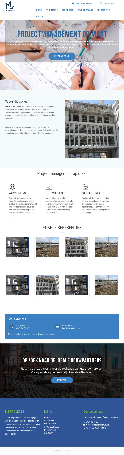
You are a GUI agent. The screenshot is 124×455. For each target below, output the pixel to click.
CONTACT (41, 16)
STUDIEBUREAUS (85, 10)
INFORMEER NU (62, 56)
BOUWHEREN (68, 10)
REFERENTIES (103, 10)
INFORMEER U (62, 380)
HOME (39, 10)
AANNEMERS (52, 10)
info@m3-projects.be (71, 328)
